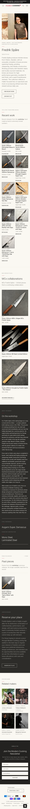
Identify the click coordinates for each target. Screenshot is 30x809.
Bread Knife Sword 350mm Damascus (8, 171)
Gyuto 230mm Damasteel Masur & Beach (8, 147)
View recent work (9, 91)
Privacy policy (17, 803)
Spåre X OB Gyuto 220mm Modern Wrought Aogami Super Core (21, 173)
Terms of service (24, 803)
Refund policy (9, 803)
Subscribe (15, 777)
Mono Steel (7, 537)
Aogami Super (8, 527)
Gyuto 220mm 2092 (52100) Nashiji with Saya (7, 225)
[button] (3, 5)
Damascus (21, 527)
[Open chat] (25, 806)
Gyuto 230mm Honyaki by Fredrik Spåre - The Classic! (15, 389)
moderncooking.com (14, 801)
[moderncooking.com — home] (13, 6)
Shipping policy (7, 805)
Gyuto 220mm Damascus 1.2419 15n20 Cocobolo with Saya (21, 226)
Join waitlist (8, 96)
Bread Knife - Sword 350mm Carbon (20, 147)
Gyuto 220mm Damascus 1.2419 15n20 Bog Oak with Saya (8, 253)
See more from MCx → (8, 397)
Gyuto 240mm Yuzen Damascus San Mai (7, 199)
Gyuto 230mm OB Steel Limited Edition (14, 354)
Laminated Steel (9, 540)
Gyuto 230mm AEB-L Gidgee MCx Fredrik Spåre (13, 319)
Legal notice (14, 805)
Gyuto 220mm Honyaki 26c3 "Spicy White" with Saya (7, 594)
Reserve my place (9, 665)
